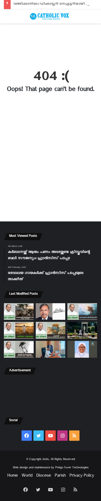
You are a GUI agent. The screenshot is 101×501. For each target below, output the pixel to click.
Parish (60, 476)
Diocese (43, 476)
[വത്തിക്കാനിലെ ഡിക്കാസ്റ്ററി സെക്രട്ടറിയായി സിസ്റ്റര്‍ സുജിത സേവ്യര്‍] (51, 349)
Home (12, 476)
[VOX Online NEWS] (50, 16)
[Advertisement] (50, 43)
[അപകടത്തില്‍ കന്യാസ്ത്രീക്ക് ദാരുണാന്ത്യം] (82, 349)
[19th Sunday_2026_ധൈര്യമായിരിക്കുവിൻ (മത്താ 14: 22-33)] (82, 311)
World (26, 476)
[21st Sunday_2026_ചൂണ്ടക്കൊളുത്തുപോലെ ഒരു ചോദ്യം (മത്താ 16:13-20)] (19, 311)
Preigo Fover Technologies (72, 468)
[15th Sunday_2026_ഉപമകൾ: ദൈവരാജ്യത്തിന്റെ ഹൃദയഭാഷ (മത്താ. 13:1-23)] (51, 330)
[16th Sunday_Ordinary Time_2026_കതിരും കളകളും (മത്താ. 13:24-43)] (19, 330)
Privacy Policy (81, 476)
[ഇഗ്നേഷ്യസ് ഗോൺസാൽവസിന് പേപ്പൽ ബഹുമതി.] (51, 311)
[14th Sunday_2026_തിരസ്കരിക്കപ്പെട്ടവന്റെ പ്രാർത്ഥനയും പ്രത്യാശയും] (19, 349)
